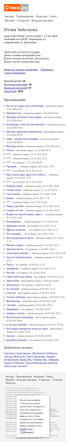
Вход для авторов (42, 20)
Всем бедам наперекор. (20, 317)
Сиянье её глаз (14, 210)
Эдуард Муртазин (14, 356)
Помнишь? (12, 309)
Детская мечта (14, 249)
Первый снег (13, 113)
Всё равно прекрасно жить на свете (27, 328)
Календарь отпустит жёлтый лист (25, 124)
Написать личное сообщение (21, 69)
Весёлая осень (14, 146)
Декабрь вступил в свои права (24, 117)
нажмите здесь (26, 429)
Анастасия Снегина (15, 366)
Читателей (10, 91)
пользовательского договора (26, 394)
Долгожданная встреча (19, 237)
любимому (12, 268)
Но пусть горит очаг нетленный (24, 105)
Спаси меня (13, 194)
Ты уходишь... (14, 233)
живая (10, 198)
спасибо (11, 305)
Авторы (9, 16)
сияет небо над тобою (19, 276)
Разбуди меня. (14, 186)
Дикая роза (13, 284)
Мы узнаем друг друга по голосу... (26, 174)
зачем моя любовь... (18, 253)
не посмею (12, 288)
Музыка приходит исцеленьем (24, 131)
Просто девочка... (16, 229)
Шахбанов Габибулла (44, 353)
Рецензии (41, 16)
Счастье (11, 292)
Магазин (10, 20)
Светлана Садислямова (17, 353)
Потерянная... (14, 221)
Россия (10, 272)
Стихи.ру (57, 379)
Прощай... (12, 166)
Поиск (53, 16)
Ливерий (53, 359)
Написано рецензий (15, 87)
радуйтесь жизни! (16, 340)
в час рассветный (16, 324)
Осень (10, 150)
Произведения (25, 16)
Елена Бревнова (35, 356)
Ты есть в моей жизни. (19, 257)
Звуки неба (12, 280)
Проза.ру (11, 383)
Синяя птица (13, 190)
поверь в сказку (15, 313)
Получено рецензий (15, 84)
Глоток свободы (15, 297)
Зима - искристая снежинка (22, 138)
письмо (10, 335)
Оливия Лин (40, 359)
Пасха (10, 264)
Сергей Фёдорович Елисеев (41, 362)
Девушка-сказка (15, 225)
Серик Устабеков (14, 362)
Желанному (13, 301)
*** (8, 154)
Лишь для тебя (15, 206)
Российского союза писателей (27, 438)
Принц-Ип (25, 359)
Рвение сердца (14, 245)
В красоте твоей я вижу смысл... (25, 214)
